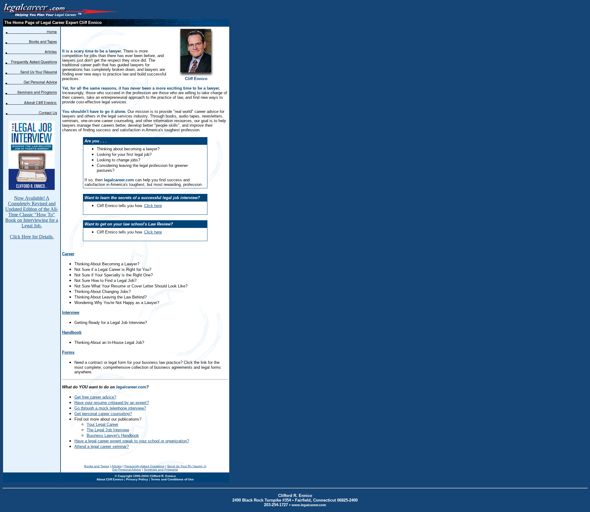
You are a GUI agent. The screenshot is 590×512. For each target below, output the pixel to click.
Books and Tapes (96, 466)
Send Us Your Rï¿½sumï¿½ (186, 466)
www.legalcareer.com (309, 505)
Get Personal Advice (126, 469)
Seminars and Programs (161, 469)
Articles (117, 466)
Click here (153, 205)
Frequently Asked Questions (144, 466)
